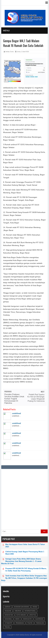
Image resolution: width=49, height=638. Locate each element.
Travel (7, 627)
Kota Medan (21, 615)
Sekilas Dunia (24, 635)
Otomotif (8, 623)
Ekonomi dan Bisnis (21, 607)
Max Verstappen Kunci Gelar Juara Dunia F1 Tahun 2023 (25, 545)
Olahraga (39, 619)
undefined (16, 413)
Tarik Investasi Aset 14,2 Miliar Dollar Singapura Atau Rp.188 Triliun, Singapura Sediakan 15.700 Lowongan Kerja (24, 578)
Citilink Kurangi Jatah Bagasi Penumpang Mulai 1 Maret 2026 (24, 553)
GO (44, 531)
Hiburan (18, 611)
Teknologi (40, 623)
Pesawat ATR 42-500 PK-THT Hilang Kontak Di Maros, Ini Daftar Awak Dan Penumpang (26, 570)
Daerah (7, 607)
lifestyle (32, 615)
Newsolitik (27, 619)
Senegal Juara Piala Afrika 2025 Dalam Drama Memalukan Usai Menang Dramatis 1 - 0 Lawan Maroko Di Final (21, 561)
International (30, 611)
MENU (6, 30)
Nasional (8, 619)
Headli (35, 607)
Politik (29, 623)
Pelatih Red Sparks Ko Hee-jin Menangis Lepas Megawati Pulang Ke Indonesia (35, 397)
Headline (8, 611)
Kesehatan (9, 615)
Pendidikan (20, 623)
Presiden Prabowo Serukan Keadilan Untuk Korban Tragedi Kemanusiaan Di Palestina (14, 398)
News (17, 619)
